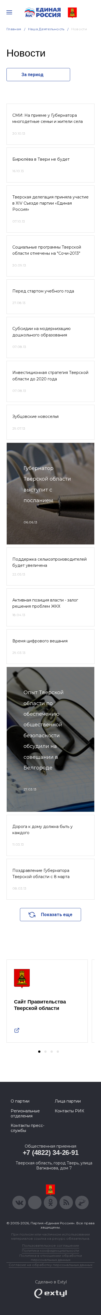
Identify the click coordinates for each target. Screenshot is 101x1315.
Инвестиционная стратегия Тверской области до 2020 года (50, 375)
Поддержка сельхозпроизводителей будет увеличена (49, 562)
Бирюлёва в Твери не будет (41, 159)
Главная (13, 29)
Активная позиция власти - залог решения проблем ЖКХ (45, 603)
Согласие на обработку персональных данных (50, 1265)
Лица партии (68, 1101)
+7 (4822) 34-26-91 (51, 1152)
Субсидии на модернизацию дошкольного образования (41, 331)
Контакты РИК (69, 1110)
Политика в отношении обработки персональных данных (50, 1257)
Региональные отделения (25, 1113)
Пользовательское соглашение (50, 1245)
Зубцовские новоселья (35, 416)
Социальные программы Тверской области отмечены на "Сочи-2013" (46, 250)
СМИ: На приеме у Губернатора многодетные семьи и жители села (47, 118)
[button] (39, 1051)
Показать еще (56, 914)
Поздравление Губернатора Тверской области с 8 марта (41, 873)
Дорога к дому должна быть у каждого (42, 829)
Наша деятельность (46, 29)
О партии (20, 1101)
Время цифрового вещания (40, 641)
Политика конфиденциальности (50, 1250)
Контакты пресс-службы (27, 1128)
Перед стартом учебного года (43, 291)
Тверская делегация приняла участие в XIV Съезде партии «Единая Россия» (50, 203)
